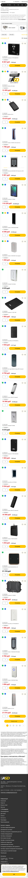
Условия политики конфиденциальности (10, 871)
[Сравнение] (22, 5)
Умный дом (4, 853)
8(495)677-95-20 (5, 864)
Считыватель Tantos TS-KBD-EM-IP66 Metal (11, 651)
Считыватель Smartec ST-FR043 (8, 199)
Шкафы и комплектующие (7, 840)
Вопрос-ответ (4, 805)
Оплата (2, 815)
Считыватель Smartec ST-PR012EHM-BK (10, 453)
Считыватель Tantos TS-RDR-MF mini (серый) (11, 255)
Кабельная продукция (6, 842)
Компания (3, 800)
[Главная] (2, 5)
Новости (3, 803)
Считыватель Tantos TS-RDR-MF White (10, 680)
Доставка (3, 813)
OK (14, 874)
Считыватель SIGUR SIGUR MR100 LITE (10, 567)
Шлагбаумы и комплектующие (8, 850)
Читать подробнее (22, 19)
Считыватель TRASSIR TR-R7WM (9, 284)
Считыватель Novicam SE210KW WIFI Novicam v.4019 (13, 170)
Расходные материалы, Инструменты (10, 846)
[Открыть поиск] (14, 5)
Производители (4, 811)
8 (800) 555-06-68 (24, 1)
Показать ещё (24, 34)
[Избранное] (18, 5)
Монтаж (3, 807)
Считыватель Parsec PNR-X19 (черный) (10, 510)
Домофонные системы (6, 829)
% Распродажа (4, 809)
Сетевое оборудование (6, 833)
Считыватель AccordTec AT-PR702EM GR (10, 623)
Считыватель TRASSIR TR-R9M (8, 425)
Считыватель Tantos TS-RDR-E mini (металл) (11, 142)
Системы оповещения (6, 836)
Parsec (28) (4, 34)
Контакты (3, 817)
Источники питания (6, 838)
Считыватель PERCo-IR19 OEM (8, 86)
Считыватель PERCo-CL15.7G (8, 708)
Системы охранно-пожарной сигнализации (11, 848)
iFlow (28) (11, 34)
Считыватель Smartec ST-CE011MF (9, 312)
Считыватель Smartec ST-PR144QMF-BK (10, 57)
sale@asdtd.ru (17, 1)
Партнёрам (3, 820)
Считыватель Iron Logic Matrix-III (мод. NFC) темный (12, 369)
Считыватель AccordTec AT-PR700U (9, 482)
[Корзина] (26, 5)
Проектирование (5, 822)
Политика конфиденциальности (9, 792)
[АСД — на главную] (5, 778)
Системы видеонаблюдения (8, 827)
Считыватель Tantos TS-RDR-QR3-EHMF (10, 227)
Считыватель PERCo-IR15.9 (7, 114)
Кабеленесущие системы (7, 844)
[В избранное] (22, 43)
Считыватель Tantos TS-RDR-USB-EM (9, 538)
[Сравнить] (25, 43)
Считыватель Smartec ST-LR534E (9, 595)
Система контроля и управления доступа (11, 831)
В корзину (17, 65)
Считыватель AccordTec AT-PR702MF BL (10, 340)
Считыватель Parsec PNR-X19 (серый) (10, 397)
